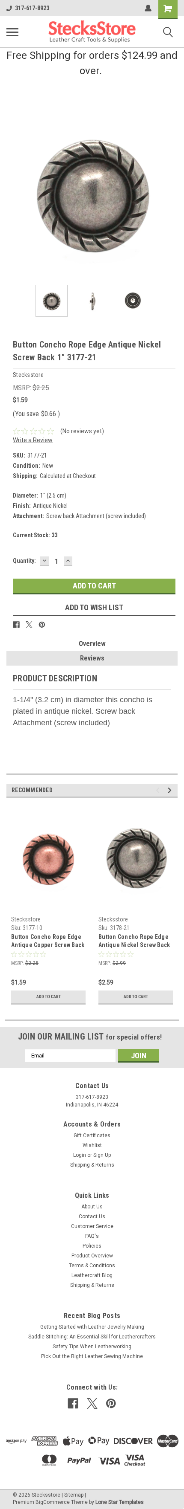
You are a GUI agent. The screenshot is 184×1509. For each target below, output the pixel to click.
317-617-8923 (32, 8)
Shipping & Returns (92, 1165)
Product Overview (92, 1256)
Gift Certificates (92, 1135)
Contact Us (92, 1216)
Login (79, 1155)
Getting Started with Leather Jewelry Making (92, 1327)
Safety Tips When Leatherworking (92, 1347)
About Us (92, 1207)
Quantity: (24, 560)
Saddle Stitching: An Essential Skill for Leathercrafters (92, 1337)
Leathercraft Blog (92, 1275)
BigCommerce (53, 1502)
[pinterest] (111, 1403)
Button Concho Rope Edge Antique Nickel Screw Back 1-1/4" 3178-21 (134, 941)
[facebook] (73, 1403)
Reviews (92, 658)
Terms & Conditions (92, 1266)
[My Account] (148, 8)
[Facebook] (16, 624)
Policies (92, 1246)
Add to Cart (48, 996)
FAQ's (92, 1236)
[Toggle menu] (12, 32)
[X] (29, 624)
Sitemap (73, 1495)
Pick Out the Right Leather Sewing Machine (92, 1356)
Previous (12, 193)
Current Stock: (35, 535)
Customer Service (92, 1226)
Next (171, 193)
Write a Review (33, 440)
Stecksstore (26, 919)
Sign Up (102, 1155)
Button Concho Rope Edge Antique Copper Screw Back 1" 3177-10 (47, 941)
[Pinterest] (42, 624)
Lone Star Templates (119, 1502)
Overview (92, 644)
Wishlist (92, 1145)
